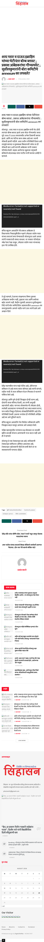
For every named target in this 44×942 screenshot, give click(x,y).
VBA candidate (21, 514)
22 (33, 893)
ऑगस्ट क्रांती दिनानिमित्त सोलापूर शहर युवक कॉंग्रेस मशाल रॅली (26, 649)
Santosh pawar (29, 510)
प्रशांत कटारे (11, 79)
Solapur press (8, 514)
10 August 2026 (25, 721)
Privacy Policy (6, 929)
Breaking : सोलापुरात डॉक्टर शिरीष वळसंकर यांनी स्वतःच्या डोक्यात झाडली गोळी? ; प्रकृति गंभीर (25, 843)
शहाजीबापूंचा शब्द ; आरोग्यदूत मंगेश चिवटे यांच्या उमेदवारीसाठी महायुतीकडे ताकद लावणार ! (27, 672)
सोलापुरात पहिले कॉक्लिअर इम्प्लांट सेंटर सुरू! (26, 627)
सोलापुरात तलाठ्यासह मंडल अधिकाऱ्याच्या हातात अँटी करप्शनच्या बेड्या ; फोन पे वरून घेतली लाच (26, 728)
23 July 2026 (24, 734)
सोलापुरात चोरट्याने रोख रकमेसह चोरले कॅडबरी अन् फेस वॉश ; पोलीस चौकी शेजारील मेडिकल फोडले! (26, 616)
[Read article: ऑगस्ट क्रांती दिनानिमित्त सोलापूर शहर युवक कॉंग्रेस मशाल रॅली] (8, 650)
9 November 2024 (24, 79)
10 (4, 888)
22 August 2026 (25, 700)
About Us (12, 927)
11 (10, 888)
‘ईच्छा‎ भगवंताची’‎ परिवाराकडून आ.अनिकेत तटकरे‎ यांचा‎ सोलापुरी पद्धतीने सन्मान (27, 606)
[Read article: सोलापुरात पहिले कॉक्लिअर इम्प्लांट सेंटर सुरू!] (8, 629)
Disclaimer (31, 927)
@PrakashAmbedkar (14, 510)
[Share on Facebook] (20, 106)
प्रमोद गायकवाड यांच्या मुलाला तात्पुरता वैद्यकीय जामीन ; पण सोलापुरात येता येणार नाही (27, 595)
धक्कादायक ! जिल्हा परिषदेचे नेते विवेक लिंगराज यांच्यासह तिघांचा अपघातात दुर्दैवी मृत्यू (24, 853)
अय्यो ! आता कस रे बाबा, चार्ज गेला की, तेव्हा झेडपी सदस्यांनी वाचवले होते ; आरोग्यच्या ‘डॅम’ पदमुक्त (27, 660)
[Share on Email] (38, 106)
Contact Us (21, 927)
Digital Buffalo (19, 934)
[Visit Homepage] (22, 3)
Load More (22, 741)
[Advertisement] (22, 32)
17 (4, 893)
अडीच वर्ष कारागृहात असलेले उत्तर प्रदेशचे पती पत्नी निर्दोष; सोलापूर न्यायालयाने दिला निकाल (27, 638)
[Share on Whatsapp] (12, 106)
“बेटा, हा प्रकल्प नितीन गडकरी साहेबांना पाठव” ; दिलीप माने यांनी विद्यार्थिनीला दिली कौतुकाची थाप (17, 830)
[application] (22, 216)
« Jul (3, 906)
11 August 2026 (25, 712)
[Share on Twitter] (29, 106)
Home (4, 927)
